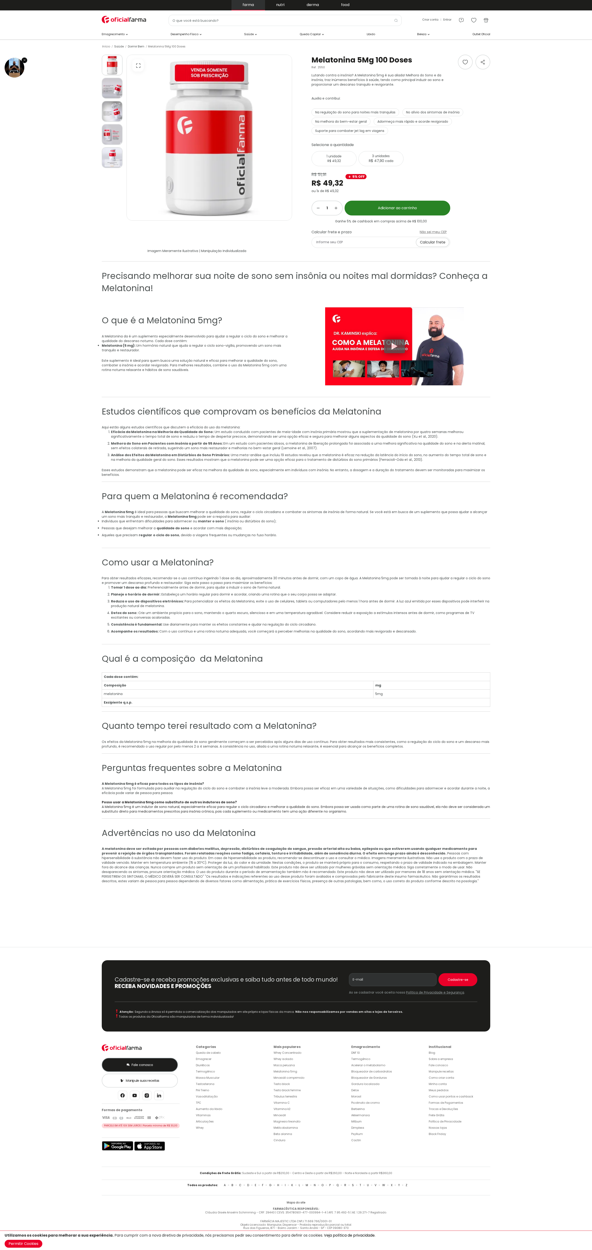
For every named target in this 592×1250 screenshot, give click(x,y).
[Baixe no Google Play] (117, 1150)
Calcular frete (432, 242)
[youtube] (134, 1097)
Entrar (447, 20)
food (345, 4)
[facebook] (122, 1097)
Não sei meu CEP (433, 232)
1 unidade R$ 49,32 (334, 158)
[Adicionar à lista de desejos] (465, 62)
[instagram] (146, 1097)
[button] (112, 65)
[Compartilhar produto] (482, 62)
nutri (280, 4)
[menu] (461, 18)
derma (313, 4)
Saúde (119, 46)
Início (106, 46)
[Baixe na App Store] (149, 1150)
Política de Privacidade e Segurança (435, 992)
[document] (296, 1240)
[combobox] (285, 20)
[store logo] (125, 19)
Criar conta (430, 20)
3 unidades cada (381, 158)
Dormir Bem (136, 46)
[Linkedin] (159, 1097)
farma (248, 4)
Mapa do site (296, 1202)
